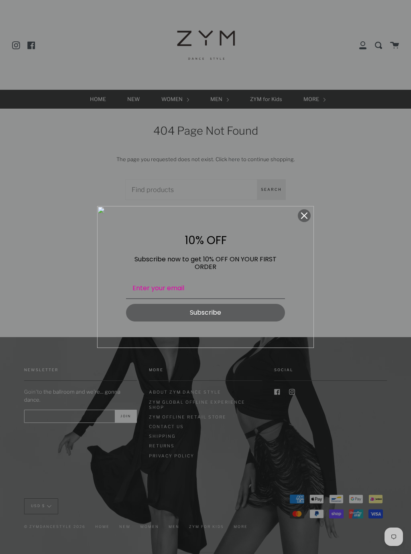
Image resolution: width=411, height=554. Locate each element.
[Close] (304, 215)
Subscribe (205, 312)
